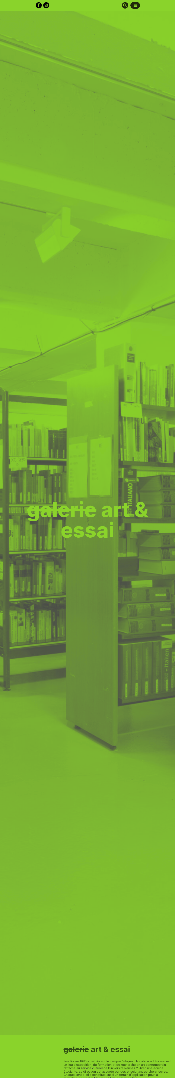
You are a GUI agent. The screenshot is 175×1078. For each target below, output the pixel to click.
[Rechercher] (125, 5)
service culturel (92, 1068)
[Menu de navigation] (135, 5)
